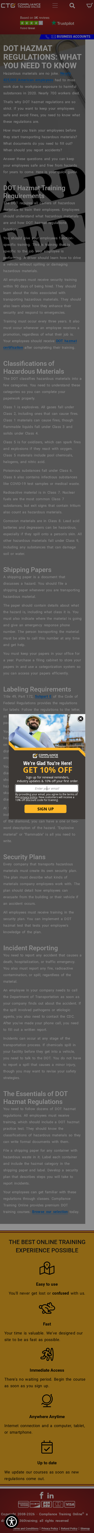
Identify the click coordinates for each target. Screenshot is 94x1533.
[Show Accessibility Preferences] (11, 1521)
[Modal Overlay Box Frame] (47, 766)
